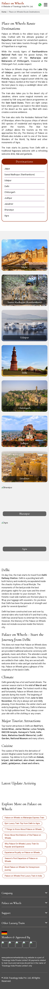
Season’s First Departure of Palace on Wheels (21, 860)
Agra (6, 215)
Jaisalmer (8, 204)
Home (4, 12)
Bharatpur (9, 210)
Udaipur (7, 180)
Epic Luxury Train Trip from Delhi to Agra (22, 823)
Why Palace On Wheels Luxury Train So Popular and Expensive (22, 845)
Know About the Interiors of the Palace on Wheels (23, 836)
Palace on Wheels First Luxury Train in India (23, 876)
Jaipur (7, 168)
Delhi (6, 186)
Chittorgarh (9, 192)
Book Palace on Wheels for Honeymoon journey (22, 868)
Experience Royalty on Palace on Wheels (22, 852)
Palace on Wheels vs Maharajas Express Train (24, 817)
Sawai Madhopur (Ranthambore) (19, 174)
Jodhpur (8, 198)
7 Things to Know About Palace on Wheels (23, 829)
